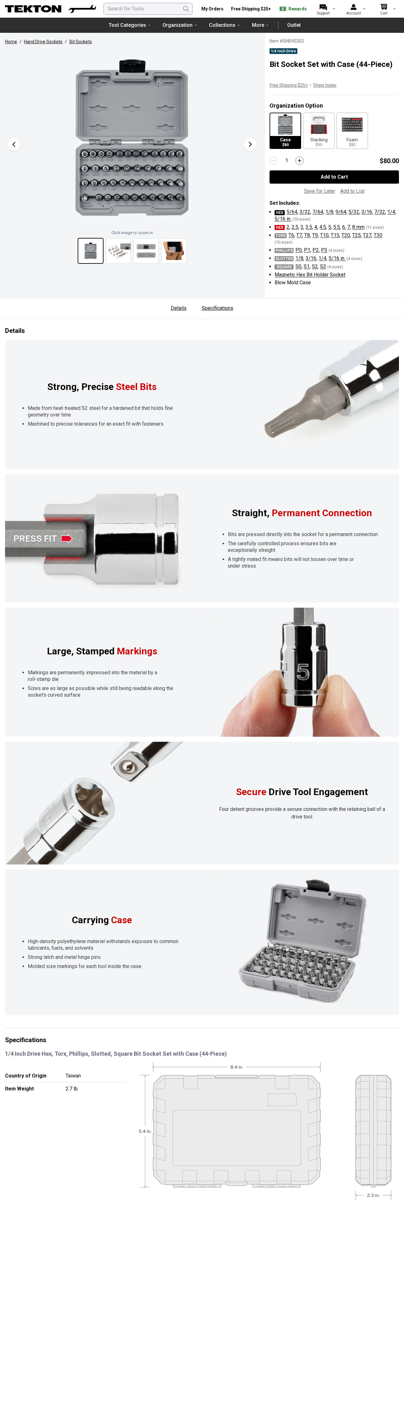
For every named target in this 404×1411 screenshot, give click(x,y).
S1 (307, 266)
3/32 (305, 212)
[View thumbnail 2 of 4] (118, 250)
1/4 (391, 212)
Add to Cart (334, 177)
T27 (367, 235)
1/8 (329, 212)
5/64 (292, 212)
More (258, 25)
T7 (299, 235)
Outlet (294, 25)
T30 (378, 235)
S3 (323, 266)
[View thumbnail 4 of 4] (174, 250)
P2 (315, 250)
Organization (178, 25)
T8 (307, 235)
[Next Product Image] (250, 144)
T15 (335, 235)
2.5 (295, 227)
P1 (307, 250)
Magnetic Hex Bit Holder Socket (310, 275)
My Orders (212, 8)
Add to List (352, 191)
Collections (222, 25)
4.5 (322, 227)
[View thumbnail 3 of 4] (146, 250)
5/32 (353, 212)
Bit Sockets (80, 41)
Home (11, 41)
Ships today (324, 85)
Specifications (217, 308)
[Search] (186, 9)
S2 (315, 266)
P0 (298, 250)
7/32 (379, 212)
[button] (132, 138)
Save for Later (319, 191)
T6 (291, 235)
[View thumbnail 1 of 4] (90, 250)
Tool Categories (127, 25)
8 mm (358, 227)
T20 (346, 235)
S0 (298, 266)
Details (179, 308)
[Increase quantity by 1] (299, 160)
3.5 (309, 227)
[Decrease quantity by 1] (274, 160)
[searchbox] (148, 9)
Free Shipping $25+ (251, 8)
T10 (324, 235)
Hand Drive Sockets (43, 41)
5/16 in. (283, 219)
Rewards (297, 8)
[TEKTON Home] (50, 9)
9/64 (341, 212)
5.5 (336, 227)
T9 (315, 235)
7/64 (317, 212)
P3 (324, 250)
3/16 (366, 212)
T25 (356, 235)
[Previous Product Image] (14, 144)
